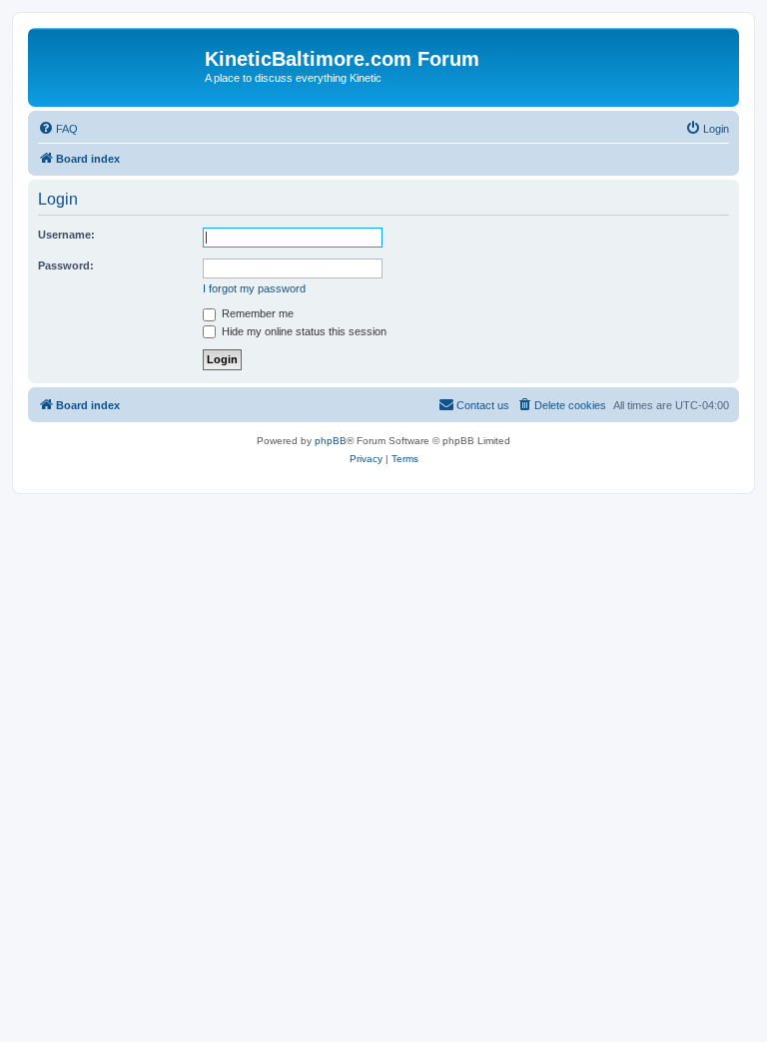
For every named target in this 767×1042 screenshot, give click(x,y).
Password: (66, 265)
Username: (66, 235)
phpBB (331, 440)
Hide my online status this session (302, 331)
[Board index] (119, 65)
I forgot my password (254, 288)
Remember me (256, 313)
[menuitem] (58, 129)
